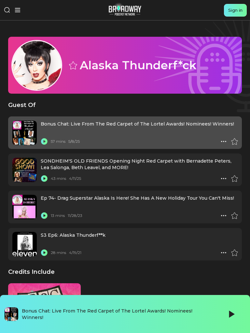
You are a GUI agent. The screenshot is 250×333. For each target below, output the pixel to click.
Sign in (235, 10)
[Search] (7, 10)
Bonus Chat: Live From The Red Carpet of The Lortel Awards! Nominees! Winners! (137, 124)
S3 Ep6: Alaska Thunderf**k (73, 235)
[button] (223, 141)
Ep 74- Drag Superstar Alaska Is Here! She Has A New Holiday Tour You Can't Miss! (137, 198)
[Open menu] (17, 10)
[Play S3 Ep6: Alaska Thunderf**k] (44, 252)
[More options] (223, 141)
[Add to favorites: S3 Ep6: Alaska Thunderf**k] (234, 252)
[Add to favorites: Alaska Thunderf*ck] (72, 65)
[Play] (231, 314)
